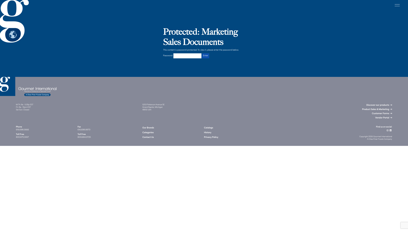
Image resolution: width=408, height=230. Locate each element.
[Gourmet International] (14, 21)
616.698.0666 (22, 130)
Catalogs (208, 128)
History (207, 133)
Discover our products (377, 105)
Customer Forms (380, 114)
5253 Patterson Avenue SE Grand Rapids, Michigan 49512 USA (153, 107)
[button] (397, 5)
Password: (168, 56)
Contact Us (148, 137)
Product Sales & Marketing (375, 110)
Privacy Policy (211, 137)
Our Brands (148, 128)
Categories (148, 133)
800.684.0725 (84, 137)
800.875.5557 (22, 137)
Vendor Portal (382, 118)
